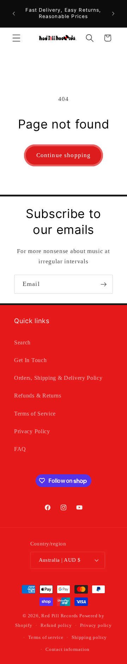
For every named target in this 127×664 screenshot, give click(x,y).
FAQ (20, 449)
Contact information (68, 649)
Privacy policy (96, 625)
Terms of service (46, 637)
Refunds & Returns (37, 396)
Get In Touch (30, 360)
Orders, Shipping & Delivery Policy (58, 378)
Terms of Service (35, 414)
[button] (16, 38)
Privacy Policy (32, 431)
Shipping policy (89, 637)
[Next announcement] (113, 13)
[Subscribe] (104, 284)
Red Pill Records (59, 615)
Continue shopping (63, 155)
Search (22, 342)
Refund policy (56, 625)
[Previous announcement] (14, 13)
